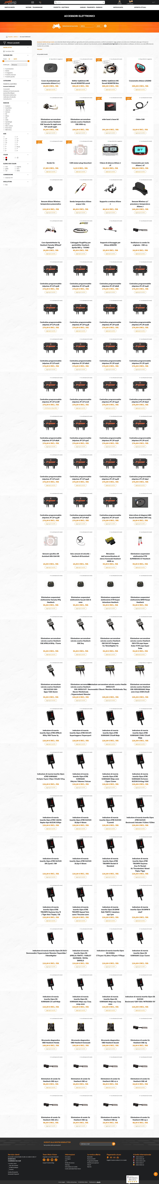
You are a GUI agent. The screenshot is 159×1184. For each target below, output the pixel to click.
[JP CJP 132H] (140, 348)
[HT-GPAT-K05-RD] (80, 761)
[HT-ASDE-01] (110, 541)
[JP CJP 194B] (80, 463)
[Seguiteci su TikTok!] (55, 1159)
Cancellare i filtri (9, 51)
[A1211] (51, 188)
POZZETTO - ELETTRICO (10, 84)
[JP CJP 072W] (51, 386)
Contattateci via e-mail (14, 1161)
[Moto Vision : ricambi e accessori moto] (10, 2)
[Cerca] (55, 2)
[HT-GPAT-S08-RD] (80, 845)
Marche (89, 1167)
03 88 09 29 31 (12, 1159)
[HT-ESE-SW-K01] (140, 671)
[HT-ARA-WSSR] (80, 541)
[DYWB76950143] (140, 106)
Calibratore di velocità (9, 97)
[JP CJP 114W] (110, 463)
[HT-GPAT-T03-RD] (140, 845)
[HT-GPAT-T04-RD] (51, 894)
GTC (66, 1161)
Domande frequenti (13, 1174)
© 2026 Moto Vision (83, 1182)
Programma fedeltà (92, 1161)
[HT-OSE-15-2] (140, 1104)
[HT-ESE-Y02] (51, 106)
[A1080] (140, 150)
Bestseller (90, 1157)
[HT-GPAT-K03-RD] (140, 717)
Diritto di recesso (69, 1163)
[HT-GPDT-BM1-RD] (110, 894)
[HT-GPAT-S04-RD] (80, 804)
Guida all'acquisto (13, 1172)
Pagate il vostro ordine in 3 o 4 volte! (117, 1160)
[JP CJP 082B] (110, 271)
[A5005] (110, 188)
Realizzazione (92, 1182)
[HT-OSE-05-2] (51, 1066)
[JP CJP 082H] (80, 348)
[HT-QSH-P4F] (80, 229)
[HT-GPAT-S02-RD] (140, 761)
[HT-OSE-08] (140, 1066)
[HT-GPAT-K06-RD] (110, 761)
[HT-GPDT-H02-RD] (110, 938)
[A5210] (51, 68)
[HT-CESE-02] (140, 541)
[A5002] (110, 229)
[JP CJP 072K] (80, 386)
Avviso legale (61, 1182)
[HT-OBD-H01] (51, 1027)
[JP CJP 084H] (140, 386)
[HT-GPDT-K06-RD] (110, 984)
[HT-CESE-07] (140, 584)
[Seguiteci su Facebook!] (44, 1159)
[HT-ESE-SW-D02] (110, 671)
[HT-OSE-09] (80, 1104)
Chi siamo (67, 1157)
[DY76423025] (80, 150)
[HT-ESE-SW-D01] (80, 671)
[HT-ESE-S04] (51, 671)
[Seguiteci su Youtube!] (52, 1159)
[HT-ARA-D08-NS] (51, 541)
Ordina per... (6, 64)
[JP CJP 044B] (80, 309)
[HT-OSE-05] (140, 1027)
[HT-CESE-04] (51, 584)
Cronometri (6, 89)
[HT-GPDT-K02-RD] (140, 938)
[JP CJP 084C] (140, 463)
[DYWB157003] (110, 106)
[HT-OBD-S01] (110, 1027)
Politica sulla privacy (72, 1182)
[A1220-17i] (140, 188)
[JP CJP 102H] (110, 502)
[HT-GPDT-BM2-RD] (140, 894)
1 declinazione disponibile (50, 408)
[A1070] (140, 68)
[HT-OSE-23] (140, 229)
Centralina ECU (7, 99)
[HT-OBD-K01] (80, 1027)
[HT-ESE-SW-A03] (80, 106)
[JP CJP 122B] (110, 309)
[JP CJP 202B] (140, 309)
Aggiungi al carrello (50, 89)
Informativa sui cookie (71, 1167)
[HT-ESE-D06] (110, 625)
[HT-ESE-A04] (51, 625)
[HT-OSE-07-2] (110, 1066)
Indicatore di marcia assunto (11, 91)
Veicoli (89, 1165)
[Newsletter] (113, 1143)
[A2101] (80, 188)
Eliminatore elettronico (9, 95)
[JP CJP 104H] (110, 425)
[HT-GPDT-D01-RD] (51, 938)
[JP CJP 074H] (110, 348)
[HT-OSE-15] (110, 1104)
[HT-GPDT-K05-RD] (80, 984)
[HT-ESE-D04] (80, 625)
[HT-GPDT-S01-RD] (140, 984)
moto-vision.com (140, 1161)
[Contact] (32, 2)
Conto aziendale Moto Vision (73, 1169)
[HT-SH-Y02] (51, 229)
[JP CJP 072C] (140, 425)
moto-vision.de (140, 1159)
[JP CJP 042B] (80, 271)
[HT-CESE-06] (110, 584)
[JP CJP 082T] (80, 502)
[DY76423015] (51, 150)
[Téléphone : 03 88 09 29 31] (40, 2)
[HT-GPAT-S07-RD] (51, 845)
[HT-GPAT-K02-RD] (110, 717)
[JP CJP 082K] (51, 425)
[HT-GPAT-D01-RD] (80, 717)
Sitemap (67, 1165)
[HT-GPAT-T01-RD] (110, 845)
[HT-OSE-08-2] (51, 1104)
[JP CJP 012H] (51, 348)
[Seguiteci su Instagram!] (48, 1159)
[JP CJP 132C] (80, 425)
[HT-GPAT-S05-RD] (110, 804)
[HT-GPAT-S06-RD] (140, 804)
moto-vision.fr (140, 1157)
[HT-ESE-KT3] (140, 625)
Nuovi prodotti (91, 1159)
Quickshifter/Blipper (9, 93)
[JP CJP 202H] (51, 463)
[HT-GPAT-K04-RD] (51, 761)
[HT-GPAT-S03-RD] (51, 804)
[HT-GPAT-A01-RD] (51, 717)
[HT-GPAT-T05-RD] (80, 894)
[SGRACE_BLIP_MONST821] (110, 68)
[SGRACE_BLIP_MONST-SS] (80, 68)
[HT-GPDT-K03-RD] (51, 984)
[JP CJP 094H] (110, 386)
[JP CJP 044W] (51, 502)
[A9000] (110, 150)
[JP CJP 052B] (51, 271)
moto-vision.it (140, 1163)
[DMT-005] (140, 502)
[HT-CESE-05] (80, 584)
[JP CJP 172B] (51, 309)
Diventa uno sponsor (93, 1163)
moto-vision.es (140, 1165)
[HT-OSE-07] (80, 1066)
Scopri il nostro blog (48, 1163)
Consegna (68, 1159)
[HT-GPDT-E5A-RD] (80, 938)
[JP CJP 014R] (140, 271)
